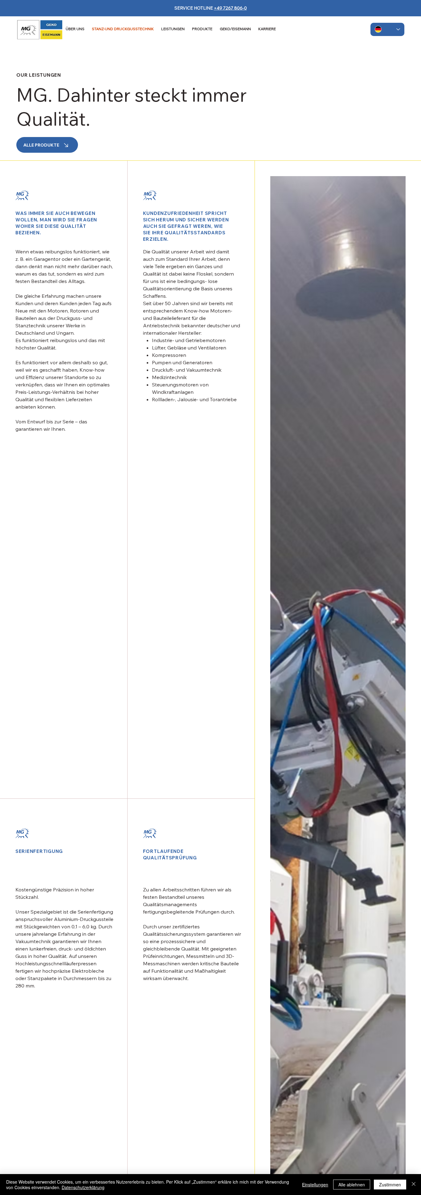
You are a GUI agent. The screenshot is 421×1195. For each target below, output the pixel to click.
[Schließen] (413, 1184)
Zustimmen (390, 1184)
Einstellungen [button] (315, 1184)
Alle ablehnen (351, 1184)
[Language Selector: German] (387, 29)
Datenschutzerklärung (83, 1187)
